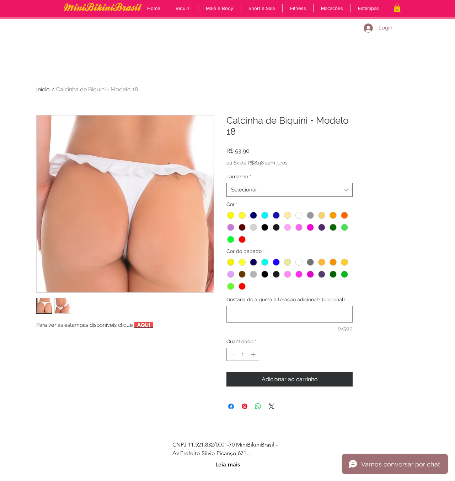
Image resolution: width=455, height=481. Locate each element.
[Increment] (253, 354)
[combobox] (289, 190)
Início (43, 89)
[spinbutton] (242, 354)
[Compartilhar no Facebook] (231, 406)
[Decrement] (232, 354)
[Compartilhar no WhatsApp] (258, 406)
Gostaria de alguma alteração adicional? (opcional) (285, 299)
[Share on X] (271, 406)
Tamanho (238, 176)
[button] (397, 8)
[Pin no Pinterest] (244, 406)
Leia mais (227, 464)
